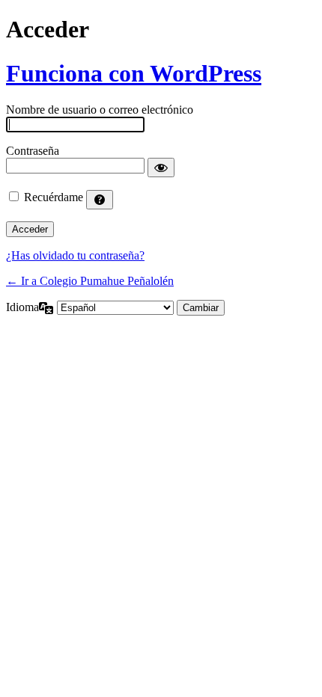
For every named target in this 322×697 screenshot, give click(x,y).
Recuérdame (53, 197)
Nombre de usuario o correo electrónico (99, 109)
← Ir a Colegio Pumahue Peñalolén (90, 280)
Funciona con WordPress (133, 73)
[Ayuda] (99, 199)
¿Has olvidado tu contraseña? (75, 255)
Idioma (22, 307)
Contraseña (32, 150)
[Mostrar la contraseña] (161, 167)
